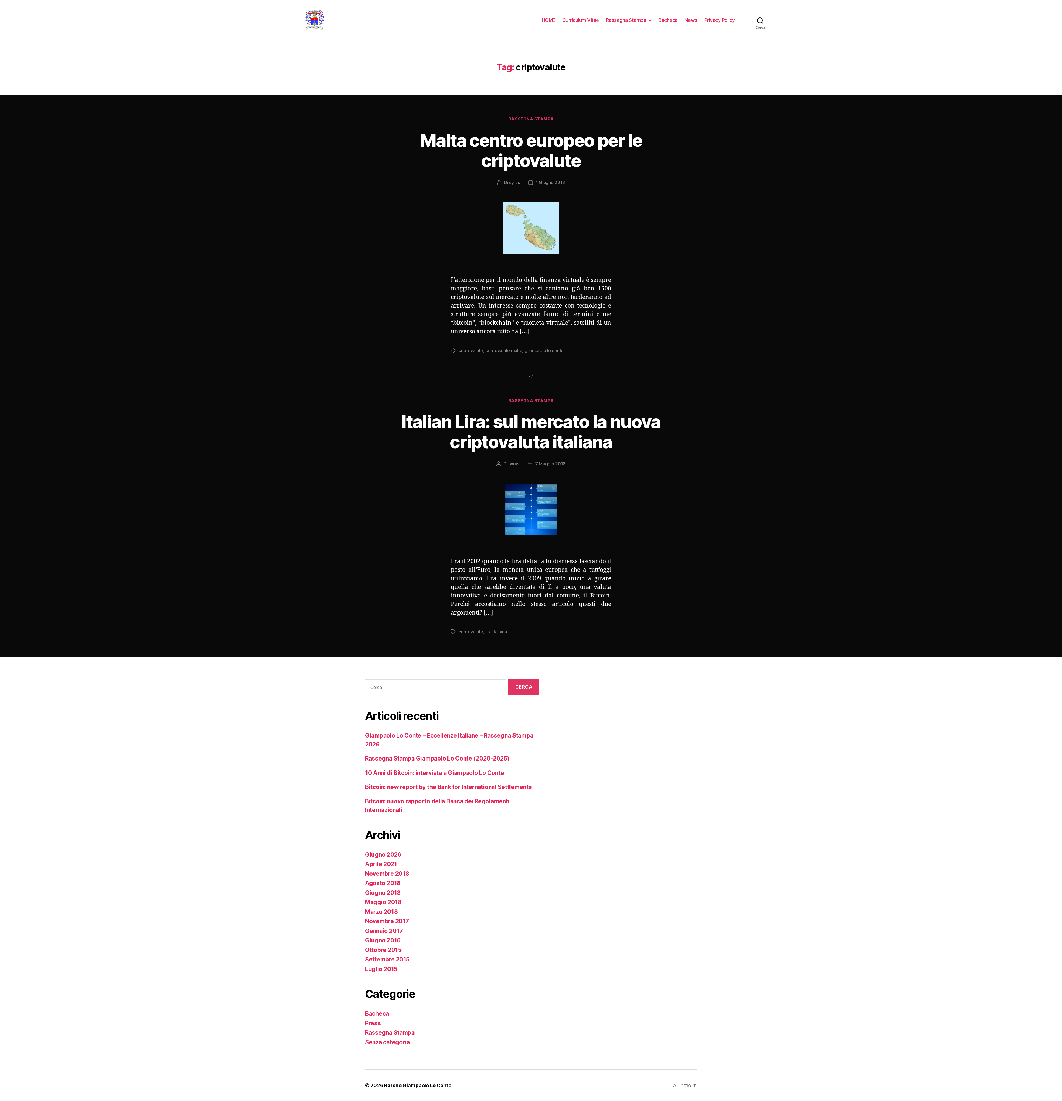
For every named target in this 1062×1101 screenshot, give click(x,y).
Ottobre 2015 (383, 950)
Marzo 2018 (381, 911)
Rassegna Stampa (626, 20)
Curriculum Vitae (580, 20)
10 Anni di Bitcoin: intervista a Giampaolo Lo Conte (434, 772)
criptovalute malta (503, 350)
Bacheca (668, 20)
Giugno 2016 (383, 940)
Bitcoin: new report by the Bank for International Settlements (448, 786)
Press (373, 1023)
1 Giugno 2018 (550, 182)
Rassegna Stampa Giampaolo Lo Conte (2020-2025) (437, 758)
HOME (548, 20)
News (690, 20)
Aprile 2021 (381, 864)
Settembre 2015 (387, 959)
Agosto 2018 (383, 883)
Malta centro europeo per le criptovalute (531, 150)
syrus (514, 182)
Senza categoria (387, 1042)
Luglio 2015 (381, 969)
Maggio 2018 (383, 902)
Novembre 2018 (387, 873)
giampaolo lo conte (544, 350)
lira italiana (496, 632)
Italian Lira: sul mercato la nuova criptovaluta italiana (531, 431)
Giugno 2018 (383, 892)
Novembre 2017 (387, 921)
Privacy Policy (719, 20)
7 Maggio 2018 (550, 463)
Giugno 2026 (383, 854)
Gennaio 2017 (384, 930)
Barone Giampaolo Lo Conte (417, 1085)
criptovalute (471, 350)
